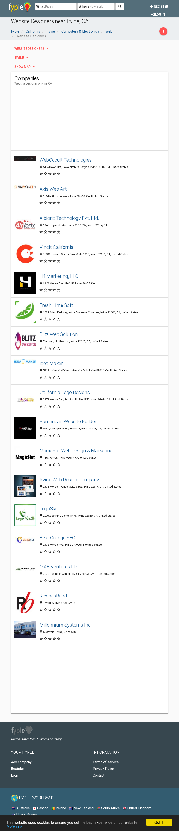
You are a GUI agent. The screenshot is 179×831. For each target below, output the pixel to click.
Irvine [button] (19, 57)
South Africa (110, 808)
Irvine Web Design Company (69, 479)
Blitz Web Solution (59, 334)
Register (160, 6)
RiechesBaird (53, 596)
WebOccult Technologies (66, 160)
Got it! (159, 822)
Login (15, 775)
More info (14, 826)
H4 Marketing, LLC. (59, 276)
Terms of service (106, 762)
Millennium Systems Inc (65, 625)
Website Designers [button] (29, 48)
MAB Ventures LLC (59, 567)
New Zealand (83, 808)
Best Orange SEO (57, 537)
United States (26, 815)
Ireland (60, 808)
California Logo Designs (65, 392)
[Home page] (20, 6)
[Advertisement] (51, 119)
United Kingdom (138, 808)
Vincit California (57, 247)
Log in (160, 14)
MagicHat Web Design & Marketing (76, 450)
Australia (22, 808)
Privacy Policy (104, 769)
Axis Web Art (53, 189)
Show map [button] (22, 66)
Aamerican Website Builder (68, 421)
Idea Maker (51, 363)
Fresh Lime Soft (56, 305)
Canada (42, 808)
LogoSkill (49, 508)
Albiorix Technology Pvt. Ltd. (69, 218)
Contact (98, 775)
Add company (21, 762)
